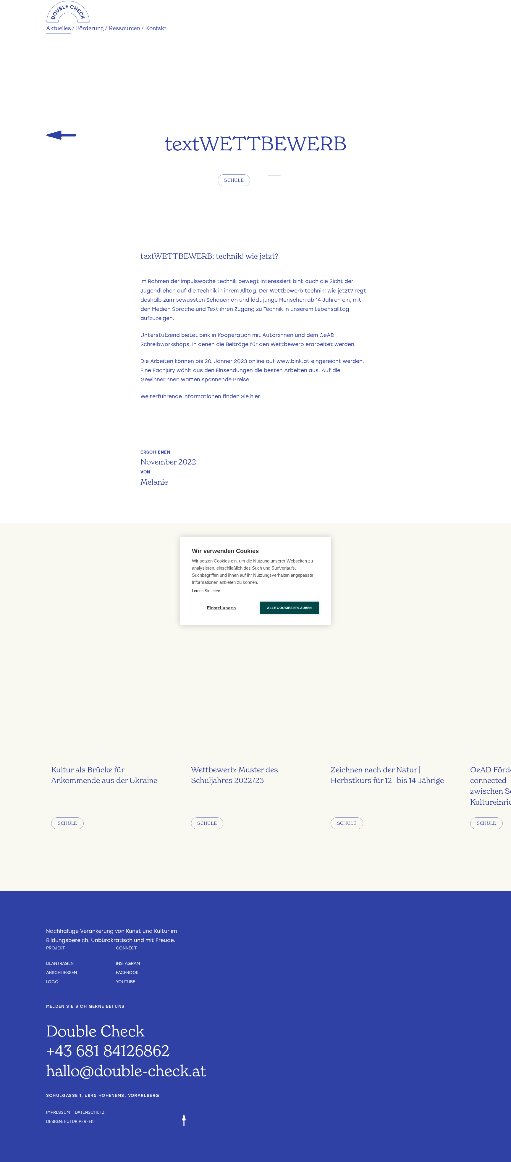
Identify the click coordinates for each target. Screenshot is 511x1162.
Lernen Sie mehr (206, 591)
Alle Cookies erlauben (289, 608)
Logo (52, 981)
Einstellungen (221, 608)
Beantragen (60, 963)
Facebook (127, 972)
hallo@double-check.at (126, 1070)
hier (255, 396)
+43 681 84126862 (108, 1051)
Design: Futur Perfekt (71, 1121)
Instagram (128, 963)
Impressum (58, 1112)
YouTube (125, 981)
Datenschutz (89, 1112)
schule (234, 180)
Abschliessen (61, 972)
